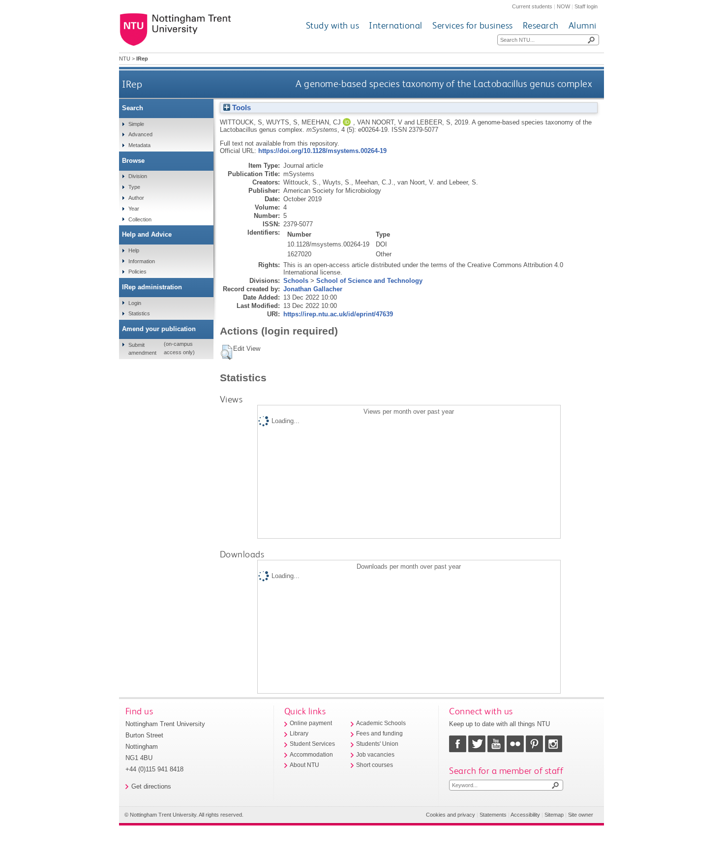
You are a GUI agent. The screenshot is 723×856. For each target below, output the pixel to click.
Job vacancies (375, 755)
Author (136, 198)
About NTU (304, 765)
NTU (124, 58)
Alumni (583, 25)
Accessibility (525, 815)
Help (133, 250)
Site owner (580, 815)
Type (134, 187)
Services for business (472, 25)
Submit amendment (142, 349)
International (395, 25)
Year (133, 209)
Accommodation (311, 755)
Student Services (312, 744)
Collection (139, 219)
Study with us (333, 25)
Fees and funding (379, 733)
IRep (132, 84)
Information (141, 261)
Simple (136, 124)
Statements (493, 815)
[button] (226, 352)
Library (299, 733)
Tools (240, 108)
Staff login (586, 6)
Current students (532, 6)
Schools (295, 280)
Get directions (151, 786)
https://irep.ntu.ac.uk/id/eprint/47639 (338, 314)
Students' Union (377, 744)
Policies (137, 272)
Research (541, 25)
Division (137, 176)
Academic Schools (381, 723)
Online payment (311, 723)
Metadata (139, 145)
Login (134, 303)
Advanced (140, 134)
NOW (563, 6)
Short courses (374, 765)
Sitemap (554, 815)
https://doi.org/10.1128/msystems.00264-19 (322, 150)
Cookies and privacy (450, 815)
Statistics (139, 313)
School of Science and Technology (369, 280)
